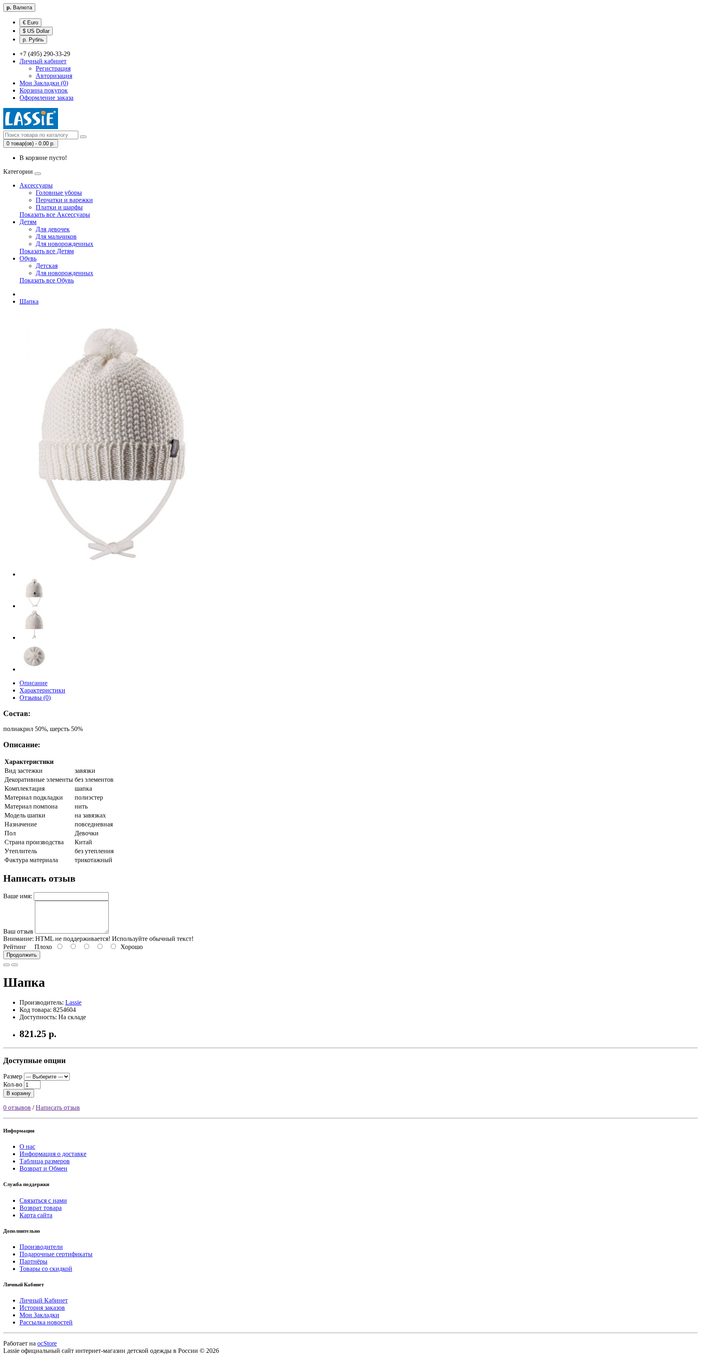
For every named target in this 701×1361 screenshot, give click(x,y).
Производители (41, 1246)
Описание (33, 682)
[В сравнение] (14, 965)
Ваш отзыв (18, 931)
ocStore (47, 1343)
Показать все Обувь (46, 280)
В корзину (18, 1093)
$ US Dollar (36, 31)
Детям (28, 221)
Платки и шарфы (59, 207)
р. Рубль (33, 40)
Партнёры (33, 1261)
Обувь (28, 258)
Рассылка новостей (46, 1322)
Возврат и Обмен (43, 1168)
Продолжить (21, 955)
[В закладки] (6, 965)
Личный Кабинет (43, 1300)
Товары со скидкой (45, 1268)
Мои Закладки (39, 1314)
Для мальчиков (56, 236)
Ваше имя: (17, 896)
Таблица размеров (44, 1161)
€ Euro (30, 22)
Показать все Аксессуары (54, 214)
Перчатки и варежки (64, 199)
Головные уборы (59, 192)
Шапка (29, 301)
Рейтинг (14, 946)
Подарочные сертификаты (55, 1254)
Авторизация (54, 75)
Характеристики (42, 690)
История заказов (42, 1307)
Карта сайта (35, 1215)
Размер (12, 1076)
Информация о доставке (52, 1153)
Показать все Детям (46, 251)
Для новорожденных (64, 243)
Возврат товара (40, 1207)
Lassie (73, 1002)
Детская (47, 265)
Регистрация (53, 68)
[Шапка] (111, 574)
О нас (27, 1146)
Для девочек (53, 229)
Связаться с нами (43, 1200)
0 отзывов (17, 1107)
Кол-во (12, 1084)
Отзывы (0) (35, 697)
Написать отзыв (58, 1107)
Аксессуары (36, 185)
